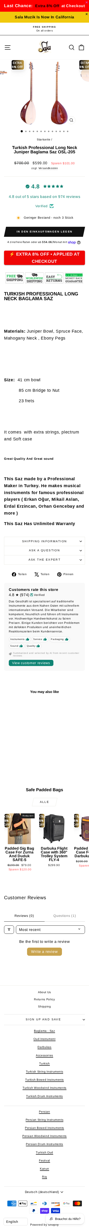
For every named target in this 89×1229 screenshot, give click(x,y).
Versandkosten (48, 168)
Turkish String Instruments (44, 1071)
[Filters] (9, 929)
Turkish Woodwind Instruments (44, 1088)
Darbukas (44, 1047)
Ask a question (44, 550)
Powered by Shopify (44, 1224)
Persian (44, 1111)
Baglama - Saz (44, 1031)
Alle (44, 802)
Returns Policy (44, 999)
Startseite (44, 139)
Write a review (44, 952)
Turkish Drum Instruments (44, 1096)
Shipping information (44, 541)
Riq (44, 1176)
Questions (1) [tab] (64, 916)
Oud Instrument (44, 1039)
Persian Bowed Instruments (44, 1128)
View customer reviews (31, 663)
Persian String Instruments (45, 1119)
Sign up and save (43, 1019)
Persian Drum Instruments (44, 1144)
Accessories (44, 1055)
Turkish (44, 1063)
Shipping (44, 1006)
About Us (44, 992)
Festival (44, 1160)
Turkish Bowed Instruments (44, 1079)
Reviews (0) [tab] (24, 916)
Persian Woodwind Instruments (44, 1136)
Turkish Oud (44, 1152)
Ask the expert (44, 559)
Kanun (44, 1168)
